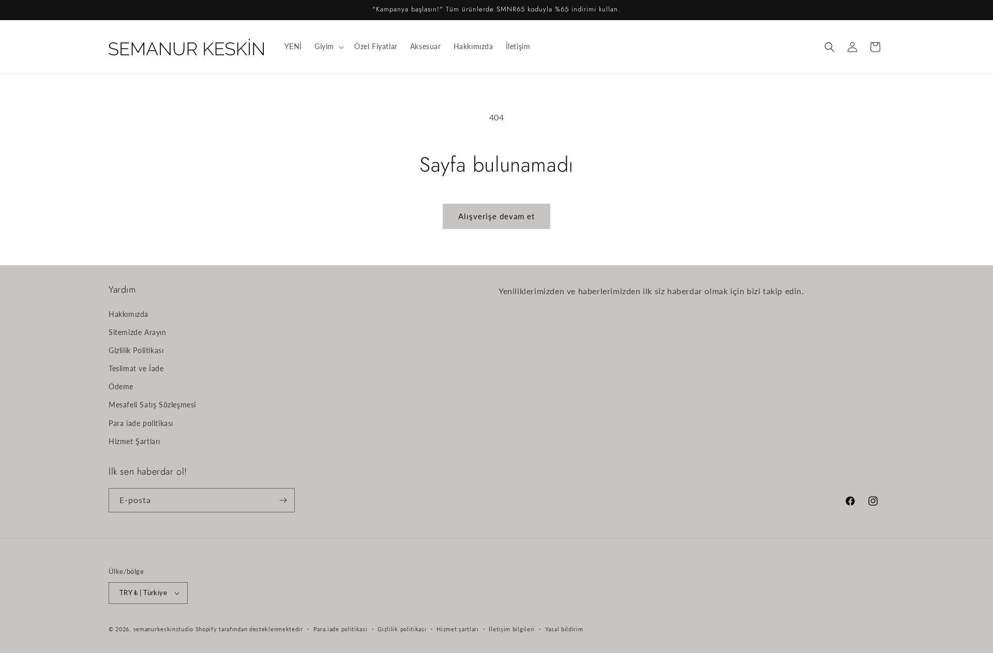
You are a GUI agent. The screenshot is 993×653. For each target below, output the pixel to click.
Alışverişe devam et (496, 216)
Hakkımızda (128, 313)
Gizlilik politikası (402, 628)
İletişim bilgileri (512, 628)
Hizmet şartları (458, 628)
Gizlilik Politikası (136, 350)
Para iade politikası (141, 422)
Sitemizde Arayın (138, 331)
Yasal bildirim (564, 628)
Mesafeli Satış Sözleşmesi (152, 404)
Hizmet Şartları (134, 441)
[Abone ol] (283, 500)
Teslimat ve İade (136, 368)
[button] (328, 46)
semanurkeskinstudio (163, 629)
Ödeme (121, 386)
